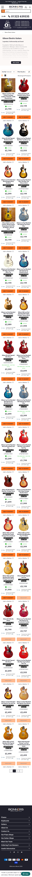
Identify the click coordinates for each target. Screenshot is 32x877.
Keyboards (5, 821)
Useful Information (8, 849)
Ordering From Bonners (10, 845)
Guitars (4, 824)
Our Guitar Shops (7, 838)
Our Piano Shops (7, 835)
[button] (30, 7)
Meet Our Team (7, 842)
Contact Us (5, 831)
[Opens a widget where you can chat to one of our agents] (25, 874)
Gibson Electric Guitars (10, 32)
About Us (4, 828)
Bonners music (15, 866)
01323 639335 (20, 16)
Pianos (3, 817)
